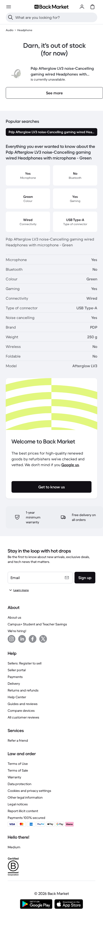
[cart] (92, 7)
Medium (14, 847)
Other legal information (25, 797)
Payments (15, 677)
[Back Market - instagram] (11, 639)
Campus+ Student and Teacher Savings (37, 624)
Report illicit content (23, 811)
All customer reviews (23, 717)
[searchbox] (55, 17)
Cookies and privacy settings (29, 790)
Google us (70, 464)
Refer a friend (18, 740)
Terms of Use (18, 763)
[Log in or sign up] (82, 7)
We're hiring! (17, 631)
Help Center (17, 697)
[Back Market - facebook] (32, 639)
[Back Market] (51, 7)
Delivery (14, 683)
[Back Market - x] (43, 639)
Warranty (14, 777)
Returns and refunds (23, 690)
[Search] (10, 17)
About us (14, 617)
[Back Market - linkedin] (22, 639)
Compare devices (21, 710)
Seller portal (17, 670)
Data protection (19, 784)
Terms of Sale (18, 770)
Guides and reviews (23, 704)
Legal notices (18, 804)
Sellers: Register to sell (24, 663)
